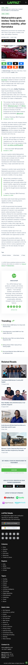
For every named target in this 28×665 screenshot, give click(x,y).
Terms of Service (13, 472)
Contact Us (6, 624)
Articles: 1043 (14, 309)
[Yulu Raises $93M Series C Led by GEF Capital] (14, 371)
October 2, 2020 (7, 150)
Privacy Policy (21, 472)
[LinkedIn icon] (11, 307)
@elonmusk (20, 113)
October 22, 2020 (8, 119)
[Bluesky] (21, 63)
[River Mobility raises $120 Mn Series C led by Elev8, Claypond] (14, 393)
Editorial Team (7, 616)
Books (4, 601)
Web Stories (6, 620)
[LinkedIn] (9, 63)
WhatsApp (9, 486)
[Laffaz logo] (14, 2)
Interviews (5, 553)
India (3, 13)
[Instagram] (14, 534)
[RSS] (18, 538)
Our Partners (6, 618)
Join (21, 40)
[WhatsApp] (3, 63)
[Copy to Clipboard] (21, 67)
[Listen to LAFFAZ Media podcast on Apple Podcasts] (8, 503)
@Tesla (24, 106)
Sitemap (5, 636)
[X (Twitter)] (15, 63)
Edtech (5, 585)
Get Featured (6, 610)
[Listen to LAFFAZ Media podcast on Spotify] (20, 497)
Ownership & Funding (8, 634)
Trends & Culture (7, 557)
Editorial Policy (7, 630)
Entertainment (7, 595)
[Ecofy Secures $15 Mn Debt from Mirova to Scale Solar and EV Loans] (14, 416)
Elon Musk (4, 79)
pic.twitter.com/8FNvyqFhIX (15, 145)
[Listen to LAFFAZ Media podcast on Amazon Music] (20, 503)
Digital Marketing (7, 593)
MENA (4, 566)
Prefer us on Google (11, 523)
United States (6, 568)
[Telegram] (6, 534)
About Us (5, 622)
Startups (5, 581)
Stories (5, 551)
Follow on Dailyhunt (11, 528)
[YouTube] (6, 538)
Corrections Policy (8, 632)
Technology (6, 591)
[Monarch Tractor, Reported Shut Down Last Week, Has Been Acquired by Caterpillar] (14, 439)
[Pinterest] (14, 538)
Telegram (20, 486)
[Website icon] (14, 307)
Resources (5, 555)
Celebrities (6, 597)
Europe (5, 570)
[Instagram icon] (20, 307)
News (7, 13)
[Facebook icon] (8, 307)
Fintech (5, 583)
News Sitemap (7, 638)
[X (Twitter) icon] (17, 307)
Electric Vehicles (6, 255)
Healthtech (6, 587)
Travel (4, 599)
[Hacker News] (15, 67)
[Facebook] (3, 67)
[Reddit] (9, 67)
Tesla (23, 255)
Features (5, 549)
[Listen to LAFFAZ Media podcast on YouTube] (9, 498)
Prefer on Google (9, 40)
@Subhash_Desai (13, 106)
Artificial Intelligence (8, 589)
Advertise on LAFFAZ (8, 612)
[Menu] (26, 2)
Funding (5, 579)
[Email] (2, 538)
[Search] (2, 2)
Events (5, 614)
